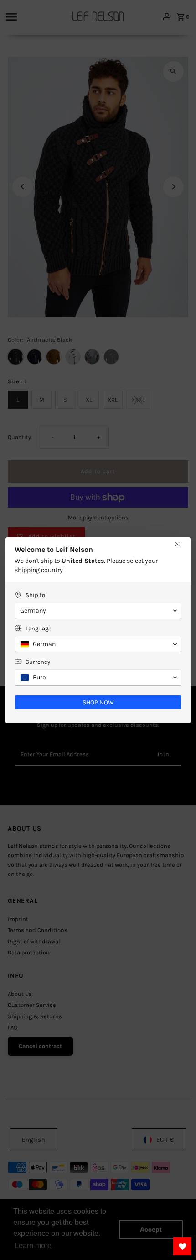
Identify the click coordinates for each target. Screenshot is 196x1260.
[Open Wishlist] (182, 1246)
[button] (98, 611)
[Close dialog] (177, 544)
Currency (38, 661)
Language (39, 628)
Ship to (35, 595)
